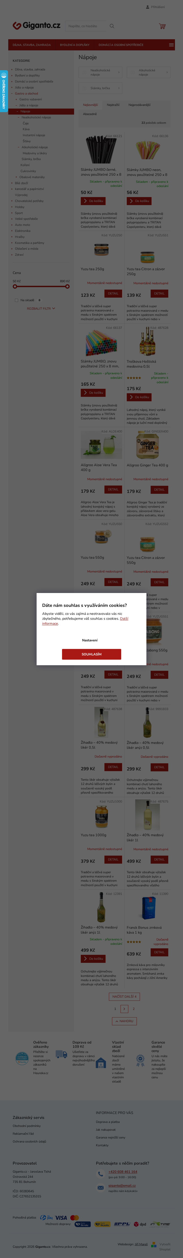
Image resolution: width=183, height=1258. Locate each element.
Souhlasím (92, 654)
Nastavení (90, 640)
